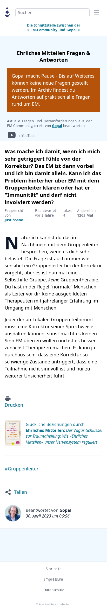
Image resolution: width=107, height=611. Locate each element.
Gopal (57, 125)
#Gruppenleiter (21, 468)
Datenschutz (53, 590)
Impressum (53, 579)
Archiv (45, 90)
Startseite (54, 568)
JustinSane (14, 220)
